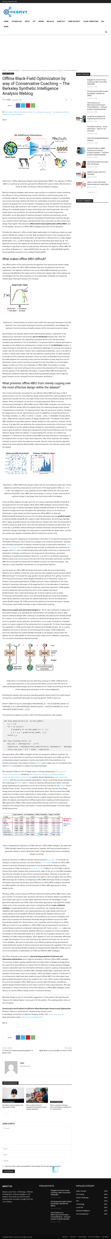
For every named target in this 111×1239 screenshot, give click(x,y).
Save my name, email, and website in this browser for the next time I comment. (33, 1166)
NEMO (38, 763)
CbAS (69, 545)
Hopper (63, 786)
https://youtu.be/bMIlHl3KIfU (32, 1017)
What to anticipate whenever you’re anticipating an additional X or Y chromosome (60, 1107)
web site (61, 1014)
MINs (14, 550)
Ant (27, 783)
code (55, 1014)
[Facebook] (18, 105)
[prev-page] (3, 1114)
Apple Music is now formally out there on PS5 (55, 1051)
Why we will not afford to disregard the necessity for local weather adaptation (36, 1107)
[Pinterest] (28, 105)
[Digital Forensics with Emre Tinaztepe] (81, 174)
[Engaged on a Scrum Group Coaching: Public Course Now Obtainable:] (81, 82)
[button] (106, 31)
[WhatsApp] (33, 105)
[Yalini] (3, 100)
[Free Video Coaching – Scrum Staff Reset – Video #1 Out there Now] (81, 129)
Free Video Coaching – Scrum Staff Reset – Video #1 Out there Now (97, 129)
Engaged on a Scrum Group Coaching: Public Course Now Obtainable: (97, 82)
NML (10, 766)
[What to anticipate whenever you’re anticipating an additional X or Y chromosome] (61, 1095)
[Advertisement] (55, 51)
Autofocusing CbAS (13, 547)
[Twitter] (23, 105)
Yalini (9, 100)
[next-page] (7, 1114)
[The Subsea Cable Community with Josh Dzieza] (81, 164)
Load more (91, 192)
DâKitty (20, 783)
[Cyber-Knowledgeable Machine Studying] (81, 140)
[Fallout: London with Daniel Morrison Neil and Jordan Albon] (81, 184)
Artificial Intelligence (14, 70)
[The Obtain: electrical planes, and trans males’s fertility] (13, 1095)
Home (4, 70)
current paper (46, 863)
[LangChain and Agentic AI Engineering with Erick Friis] (81, 118)
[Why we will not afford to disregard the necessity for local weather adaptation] (37, 1095)
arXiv (51, 1014)
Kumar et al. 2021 (37, 868)
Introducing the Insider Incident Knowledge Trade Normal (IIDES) (97, 93)
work (60, 928)
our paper (51, 860)
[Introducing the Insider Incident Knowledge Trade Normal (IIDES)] (81, 93)
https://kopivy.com (25, 1066)
